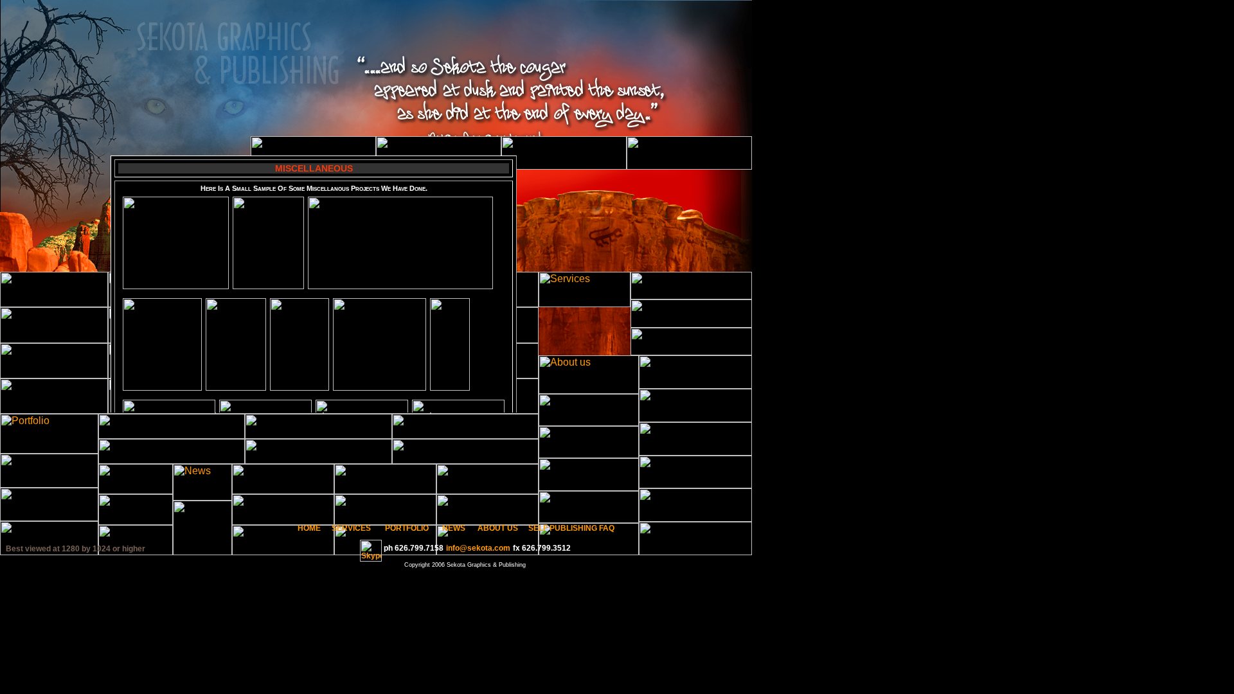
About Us (498, 528)
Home (309, 528)
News (453, 528)
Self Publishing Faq (571, 528)
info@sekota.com (478, 548)
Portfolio (407, 528)
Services (351, 528)
